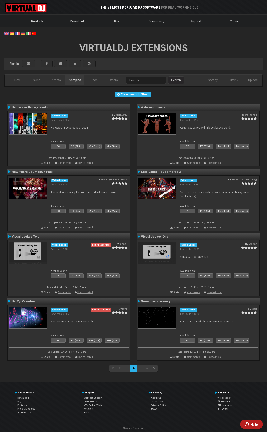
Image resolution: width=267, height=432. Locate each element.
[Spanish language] (12, 33)
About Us (156, 397)
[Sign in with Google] (89, 63)
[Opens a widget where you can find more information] (251, 425)
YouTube (225, 401)
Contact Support (93, 397)
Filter (232, 80)
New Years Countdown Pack (32, 172)
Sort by (213, 80)
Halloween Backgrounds (30, 107)
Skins (36, 80)
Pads (94, 80)
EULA (154, 408)
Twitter (224, 408)
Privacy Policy (158, 405)
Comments (64, 162)
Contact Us (157, 401)
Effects (56, 80)
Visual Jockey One (155, 236)
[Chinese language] (34, 33)
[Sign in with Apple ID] (75, 63)
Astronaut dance (153, 107)
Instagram (226, 405)
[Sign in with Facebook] (47, 63)
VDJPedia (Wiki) (93, 405)
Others (113, 80)
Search (176, 80)
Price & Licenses (26, 408)
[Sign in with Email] (28, 63)
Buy (116, 21)
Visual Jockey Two (25, 236)
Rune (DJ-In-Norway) (114, 179)
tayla (124, 308)
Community (156, 21)
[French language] (17, 33)
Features (22, 405)
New (17, 80)
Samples (75, 80)
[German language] (23, 33)
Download (77, 21)
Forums (88, 412)
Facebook (225, 397)
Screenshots (24, 412)
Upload (253, 80)
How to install (85, 162)
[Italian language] (28, 33)
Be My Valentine (24, 301)
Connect (235, 21)
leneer (123, 244)
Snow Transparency (155, 301)
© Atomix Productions (133, 428)
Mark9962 (121, 114)
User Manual (91, 401)
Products (37, 21)
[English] (6, 33)
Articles (88, 408)
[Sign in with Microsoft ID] (60, 63)
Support (195, 21)
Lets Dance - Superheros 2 (161, 172)
